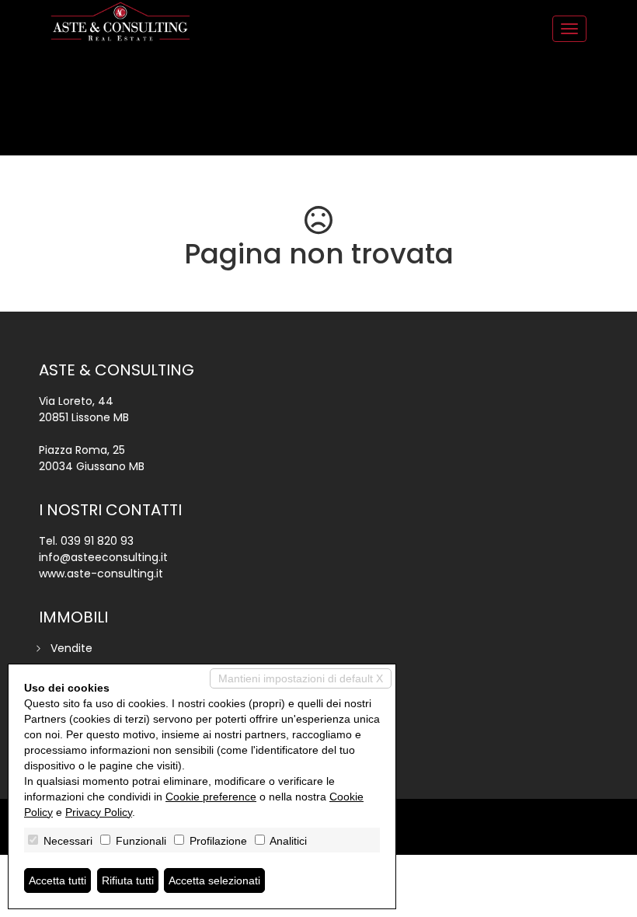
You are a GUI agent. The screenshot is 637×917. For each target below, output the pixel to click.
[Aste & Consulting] (120, 21)
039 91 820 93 (97, 541)
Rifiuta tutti (128, 880)
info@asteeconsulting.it (103, 557)
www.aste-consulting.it (101, 573)
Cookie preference (210, 796)
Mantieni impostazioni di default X (300, 678)
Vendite (71, 648)
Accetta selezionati (214, 880)
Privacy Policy (98, 812)
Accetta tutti (57, 880)
